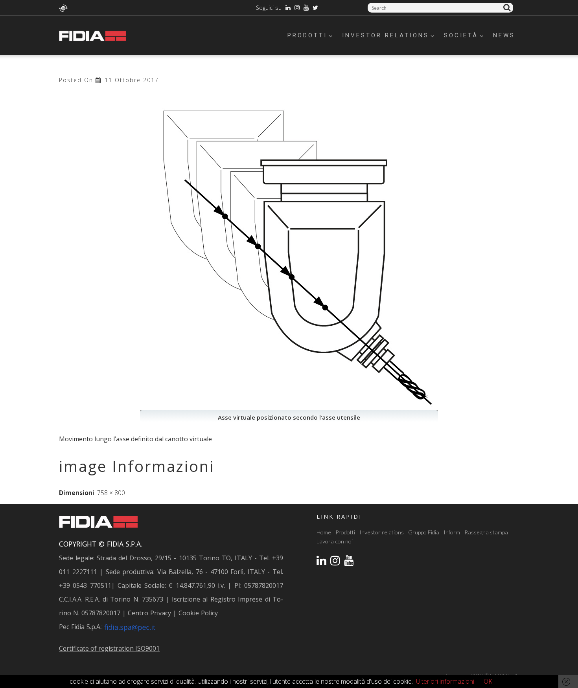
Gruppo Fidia (423, 532)
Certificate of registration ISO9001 (109, 648)
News (504, 35)
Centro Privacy (149, 613)
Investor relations (385, 35)
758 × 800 (111, 492)
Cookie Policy (198, 613)
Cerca (508, 8)
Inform (452, 532)
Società (461, 35)
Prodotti (307, 35)
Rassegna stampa (486, 532)
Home (324, 532)
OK (488, 681)
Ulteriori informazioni (445, 681)
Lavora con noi (335, 541)
